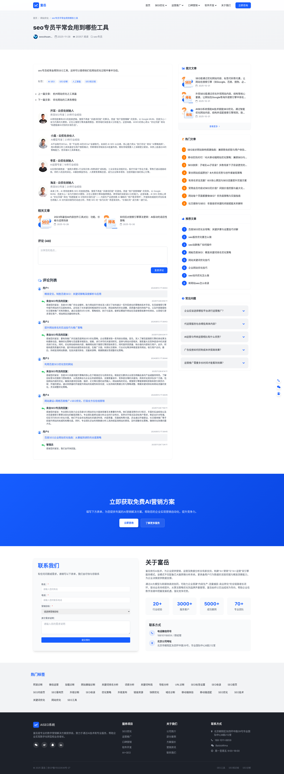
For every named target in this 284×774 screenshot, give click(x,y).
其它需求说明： (48, 618)
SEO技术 (239, 692)
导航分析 (164, 684)
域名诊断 (170, 692)
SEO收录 (216, 684)
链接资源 (138, 692)
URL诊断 (179, 684)
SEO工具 (72, 699)
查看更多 (213, 126)
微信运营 (54, 684)
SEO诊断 (63, 81)
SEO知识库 (90, 81)
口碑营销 (193, 5)
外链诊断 (74, 692)
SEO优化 (159, 5)
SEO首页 (232, 684)
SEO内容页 (39, 692)
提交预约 (86, 640)
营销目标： (47, 606)
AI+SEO (126, 752)
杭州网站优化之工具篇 (65, 93)
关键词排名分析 (110, 684)
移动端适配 (206, 692)
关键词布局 (147, 684)
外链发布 (122, 692)
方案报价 (171, 741)
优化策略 (106, 692)
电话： (45, 595)
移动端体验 (187, 692)
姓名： (45, 584)
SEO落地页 (57, 692)
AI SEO (51, 81)
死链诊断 (38, 684)
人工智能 (76, 81)
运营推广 (176, 5)
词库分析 (129, 684)
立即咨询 (243, 5)
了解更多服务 (153, 522)
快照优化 (154, 692)
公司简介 (171, 731)
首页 (148, 5)
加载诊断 (70, 684)
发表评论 (159, 270)
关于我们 (226, 5)
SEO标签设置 (198, 684)
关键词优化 (39, 699)
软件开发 (209, 5)
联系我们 (171, 752)
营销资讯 (171, 747)
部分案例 (171, 736)
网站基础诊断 (88, 684)
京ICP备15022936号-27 (58, 767)
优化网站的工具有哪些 (65, 99)
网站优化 (44, 18)
